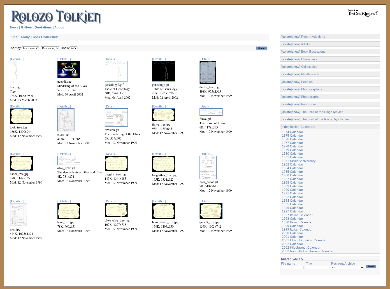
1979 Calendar (292, 150)
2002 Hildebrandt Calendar (301, 247)
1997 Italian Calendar (297, 215)
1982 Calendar (292, 164)
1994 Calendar (292, 200)
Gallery (26, 27)
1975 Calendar (292, 135)
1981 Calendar (292, 157)
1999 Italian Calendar (297, 229)
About (59, 27)
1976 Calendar (292, 139)
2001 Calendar (292, 236)
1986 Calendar (292, 175)
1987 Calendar (292, 179)
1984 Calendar (292, 168)
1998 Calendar (292, 218)
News (14, 27)
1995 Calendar (292, 204)
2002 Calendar (292, 244)
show (295, 36)
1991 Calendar (292, 193)
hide (285, 126)
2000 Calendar (292, 233)
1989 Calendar (292, 186)
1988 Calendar (292, 182)
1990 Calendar (292, 189)
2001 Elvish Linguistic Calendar (304, 240)
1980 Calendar (292, 153)
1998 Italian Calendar (297, 222)
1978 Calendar (292, 146)
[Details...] (17, 59)
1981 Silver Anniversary (299, 161)
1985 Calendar (292, 171)
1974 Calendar (292, 132)
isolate (286, 36)
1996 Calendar (292, 208)
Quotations (43, 27)
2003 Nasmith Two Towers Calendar (308, 251)
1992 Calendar (292, 197)
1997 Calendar (292, 211)
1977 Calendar (292, 142)
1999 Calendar (292, 226)
